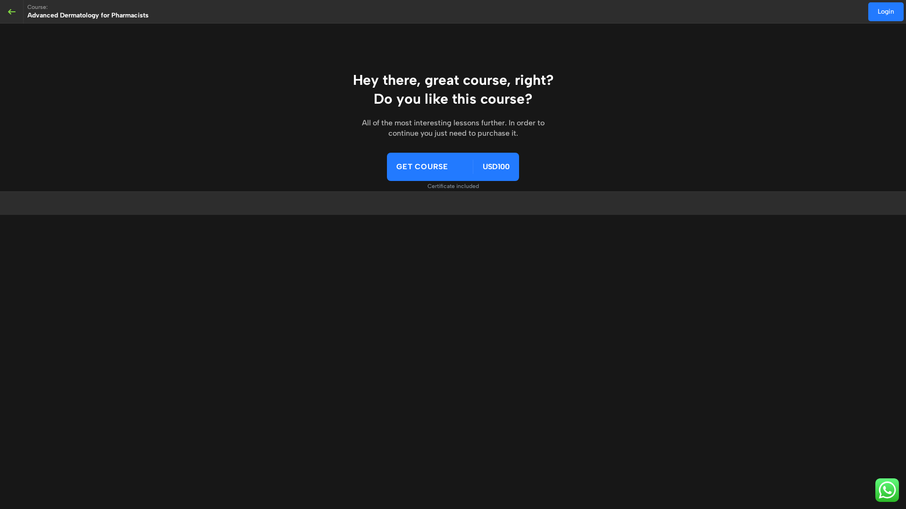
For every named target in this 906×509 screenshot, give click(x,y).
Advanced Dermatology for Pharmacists (88, 15)
